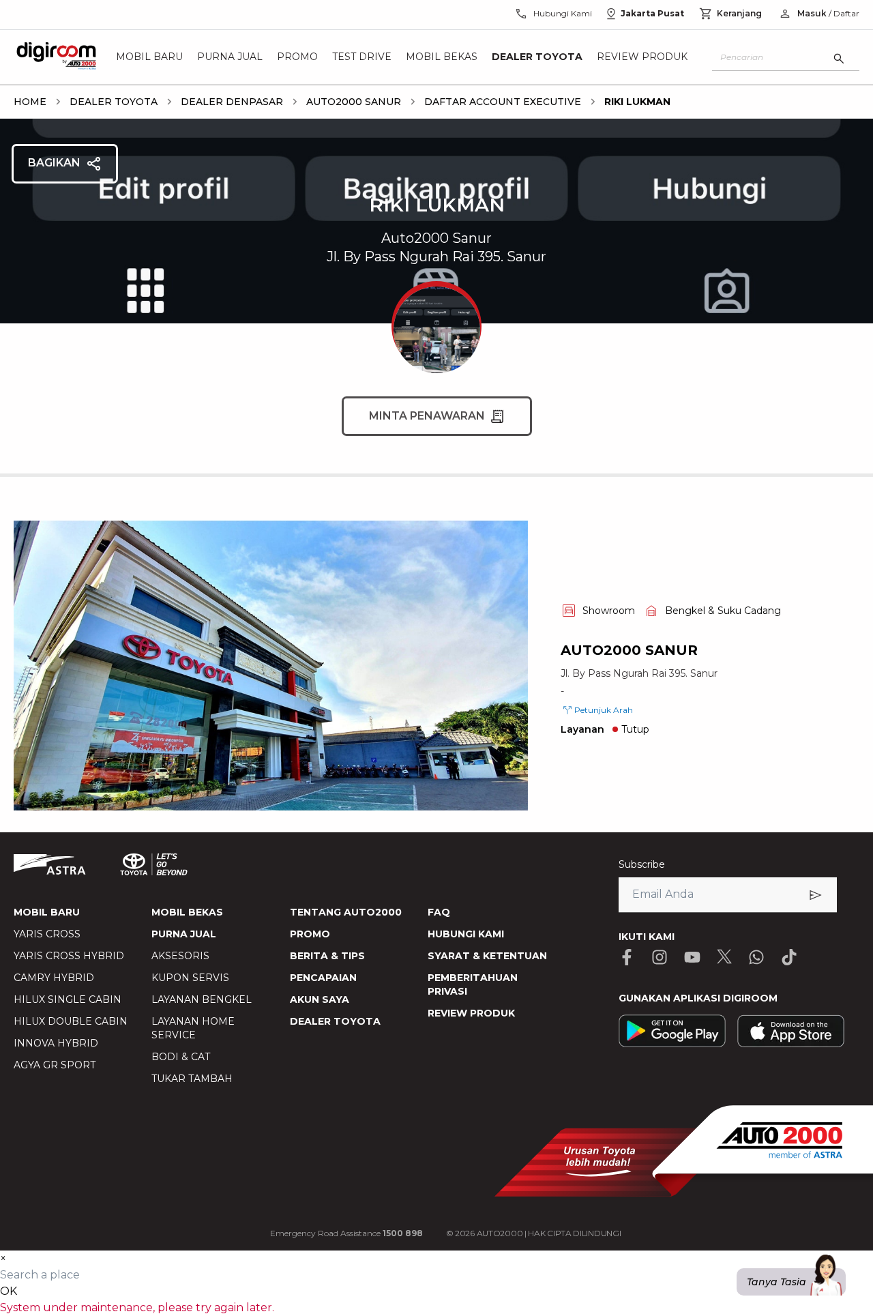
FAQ (439, 912)
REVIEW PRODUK (471, 1013)
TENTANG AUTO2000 (346, 912)
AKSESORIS (180, 956)
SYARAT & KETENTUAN (487, 956)
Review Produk (642, 57)
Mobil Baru (149, 57)
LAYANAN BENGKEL (201, 999)
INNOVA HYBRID (56, 1043)
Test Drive (361, 57)
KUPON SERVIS (190, 977)
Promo (297, 57)
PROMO (310, 934)
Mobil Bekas (441, 57)
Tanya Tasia (776, 1282)
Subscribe (642, 864)
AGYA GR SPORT (54, 1065)
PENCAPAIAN (323, 977)
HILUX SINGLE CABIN (67, 999)
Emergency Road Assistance (346, 1233)
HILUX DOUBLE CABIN (71, 1021)
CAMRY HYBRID (54, 977)
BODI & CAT (180, 1057)
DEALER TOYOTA (335, 1021)
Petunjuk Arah (603, 710)
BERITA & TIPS (327, 956)
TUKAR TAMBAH (192, 1078)
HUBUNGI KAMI (466, 934)
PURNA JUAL (183, 934)
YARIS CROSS (47, 934)
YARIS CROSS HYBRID (69, 956)
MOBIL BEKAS (187, 912)
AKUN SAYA (319, 999)
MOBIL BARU (47, 912)
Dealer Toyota (537, 57)
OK (8, 1291)
